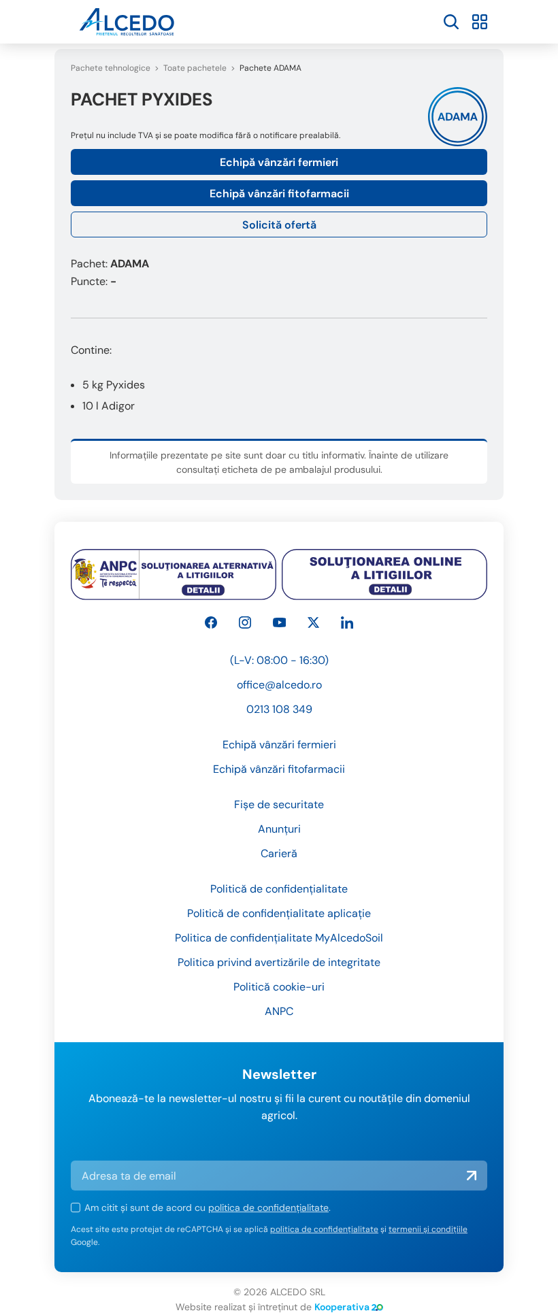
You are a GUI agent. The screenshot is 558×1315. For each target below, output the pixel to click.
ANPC (279, 1011)
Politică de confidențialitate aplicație (279, 913)
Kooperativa (342, 1307)
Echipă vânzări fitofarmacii (279, 193)
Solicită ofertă (279, 225)
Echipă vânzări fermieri (279, 162)
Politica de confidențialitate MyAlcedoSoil (279, 938)
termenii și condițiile (428, 1229)
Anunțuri (279, 829)
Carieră (279, 853)
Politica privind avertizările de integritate (279, 962)
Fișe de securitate (279, 804)
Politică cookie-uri (279, 987)
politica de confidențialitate (268, 1207)
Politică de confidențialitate (279, 889)
